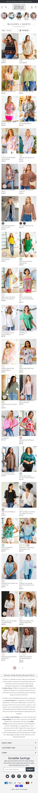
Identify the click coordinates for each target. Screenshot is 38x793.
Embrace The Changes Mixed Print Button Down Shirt (26, 585)
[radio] (3, 155)
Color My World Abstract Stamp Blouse (8, 158)
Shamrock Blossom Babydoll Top (7, 548)
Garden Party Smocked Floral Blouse (26, 331)
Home (14, 26)
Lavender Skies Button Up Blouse (26, 158)
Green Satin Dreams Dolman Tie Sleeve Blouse (26, 476)
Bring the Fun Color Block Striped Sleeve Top (26, 548)
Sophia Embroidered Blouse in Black (9, 60)
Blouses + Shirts (21, 26)
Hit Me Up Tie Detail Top (26, 91)
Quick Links (7, 743)
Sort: (3, 30)
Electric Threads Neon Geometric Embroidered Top (26, 298)
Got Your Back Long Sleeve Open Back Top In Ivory (27, 512)
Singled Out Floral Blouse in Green (27, 60)
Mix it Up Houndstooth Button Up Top (8, 226)
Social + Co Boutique (21, 789)
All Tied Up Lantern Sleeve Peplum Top (8, 657)
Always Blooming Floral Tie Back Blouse (9, 437)
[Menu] (2, 7)
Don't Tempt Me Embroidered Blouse (25, 122)
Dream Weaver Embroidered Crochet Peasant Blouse (7, 332)
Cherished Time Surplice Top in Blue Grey (9, 584)
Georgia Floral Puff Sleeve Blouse (26, 441)
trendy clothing (6, 719)
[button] (6, 7)
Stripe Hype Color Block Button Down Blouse (8, 298)
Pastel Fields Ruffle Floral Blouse (26, 369)
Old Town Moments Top (8, 91)
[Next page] (22, 668)
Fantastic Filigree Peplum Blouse (8, 122)
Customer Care (8, 748)
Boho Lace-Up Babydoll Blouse (8, 190)
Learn (4, 753)
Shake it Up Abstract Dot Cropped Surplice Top (26, 621)
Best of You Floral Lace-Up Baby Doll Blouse (26, 401)
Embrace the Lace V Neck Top (9, 405)
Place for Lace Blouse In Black (8, 512)
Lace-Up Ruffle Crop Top (26, 225)
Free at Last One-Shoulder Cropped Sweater (9, 621)
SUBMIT (30, 769)
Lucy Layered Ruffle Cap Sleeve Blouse (8, 258)
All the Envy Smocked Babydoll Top (25, 262)
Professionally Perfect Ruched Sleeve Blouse (7, 473)
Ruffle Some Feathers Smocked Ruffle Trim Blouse (25, 658)
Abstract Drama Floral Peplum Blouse (7, 369)
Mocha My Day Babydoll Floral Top (26, 190)
